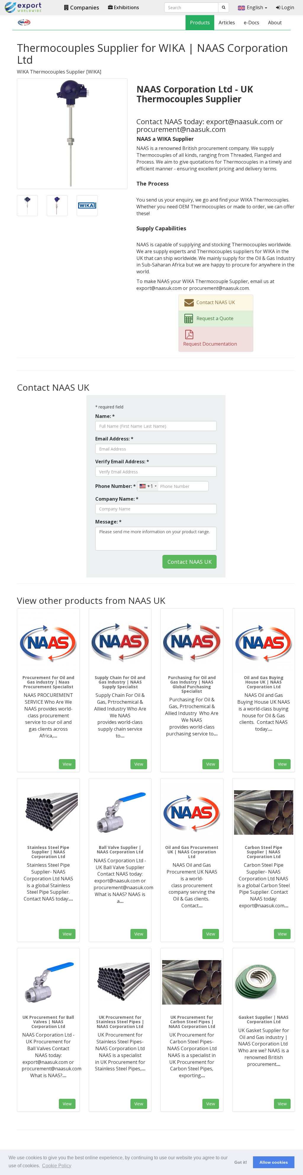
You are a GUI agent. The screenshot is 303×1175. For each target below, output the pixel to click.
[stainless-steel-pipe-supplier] (48, 812)
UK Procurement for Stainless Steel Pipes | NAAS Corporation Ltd (120, 1021)
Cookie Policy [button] (56, 1165)
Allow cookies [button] (274, 1162)
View (67, 764)
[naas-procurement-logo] (48, 642)
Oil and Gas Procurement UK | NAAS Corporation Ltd (191, 851)
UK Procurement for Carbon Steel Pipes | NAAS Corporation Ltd (192, 1021)
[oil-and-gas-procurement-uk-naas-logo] (192, 812)
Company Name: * (116, 499)
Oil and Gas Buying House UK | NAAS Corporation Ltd (263, 682)
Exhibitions (126, 7)
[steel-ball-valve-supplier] (120, 812)
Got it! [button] (240, 1162)
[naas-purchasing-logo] (192, 642)
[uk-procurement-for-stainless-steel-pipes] (120, 982)
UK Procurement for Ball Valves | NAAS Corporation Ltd (48, 1021)
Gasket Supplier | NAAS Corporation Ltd (263, 1019)
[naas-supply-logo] (120, 642)
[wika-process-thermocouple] (27, 205)
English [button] (255, 7)
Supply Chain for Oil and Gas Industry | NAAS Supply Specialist (120, 682)
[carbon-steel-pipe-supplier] (264, 812)
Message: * (108, 521)
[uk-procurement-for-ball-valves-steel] (48, 982)
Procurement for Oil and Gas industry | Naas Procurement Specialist (48, 682)
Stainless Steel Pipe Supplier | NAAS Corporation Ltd (48, 851)
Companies (84, 7)
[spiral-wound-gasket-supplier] (264, 982)
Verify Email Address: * (122, 461)
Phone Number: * (115, 486)
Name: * (105, 416)
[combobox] (147, 486)
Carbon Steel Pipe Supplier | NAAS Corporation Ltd (263, 851)
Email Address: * (114, 438)
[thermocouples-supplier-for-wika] (72, 133)
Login (287, 7)
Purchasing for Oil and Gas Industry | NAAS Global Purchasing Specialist (192, 684)
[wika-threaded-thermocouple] (57, 205)
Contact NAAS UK (189, 561)
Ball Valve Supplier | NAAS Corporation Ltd (120, 849)
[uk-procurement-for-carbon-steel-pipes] (192, 982)
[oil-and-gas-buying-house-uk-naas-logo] (264, 642)
